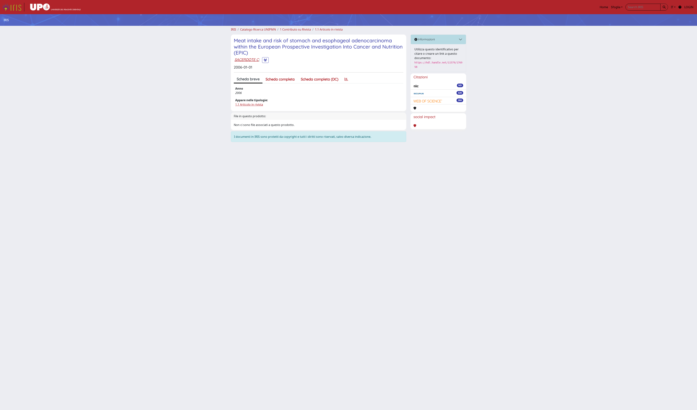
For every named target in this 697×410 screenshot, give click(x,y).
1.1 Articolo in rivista (329, 29)
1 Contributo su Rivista (295, 29)
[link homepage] (13, 7)
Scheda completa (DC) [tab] (319, 79)
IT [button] (672, 7)
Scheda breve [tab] (248, 79)
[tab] (346, 79)
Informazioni (426, 39)
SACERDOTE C (247, 59)
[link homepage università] (55, 7)
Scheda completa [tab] (280, 79)
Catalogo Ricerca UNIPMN (258, 29)
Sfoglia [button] (615, 7)
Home (604, 7)
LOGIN (688, 7)
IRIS (233, 29)
